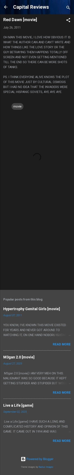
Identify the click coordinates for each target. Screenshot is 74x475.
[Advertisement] (37, 246)
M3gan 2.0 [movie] (19, 357)
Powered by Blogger (39, 459)
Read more (62, 344)
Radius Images (46, 467)
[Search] (68, 8)
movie (17, 106)
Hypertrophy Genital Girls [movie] (31, 309)
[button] (68, 21)
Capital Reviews (31, 7)
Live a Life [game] (18, 405)
